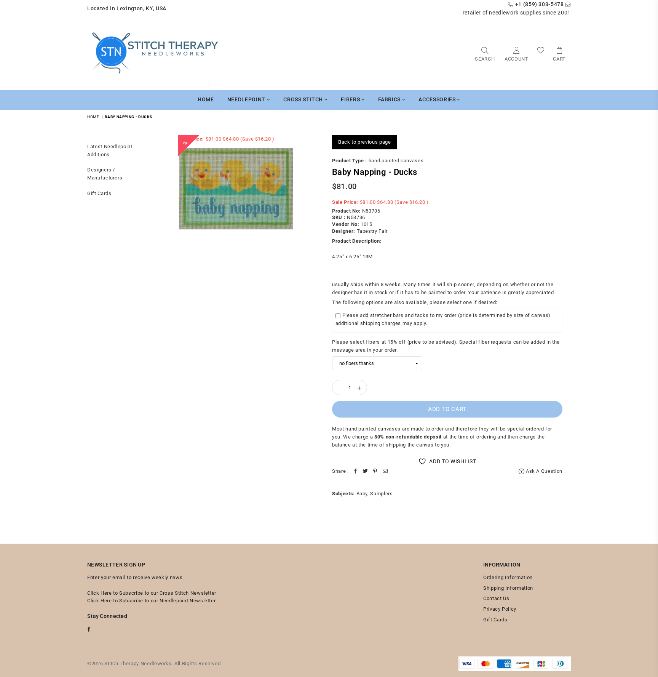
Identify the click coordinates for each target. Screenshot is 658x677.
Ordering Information (508, 577)
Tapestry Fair (372, 231)
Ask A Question (543, 471)
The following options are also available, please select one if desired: (414, 302)
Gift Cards (99, 193)
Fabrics (390, 99)
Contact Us (496, 598)
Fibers (351, 99)
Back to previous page (364, 142)
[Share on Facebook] (356, 471)
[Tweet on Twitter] (366, 471)
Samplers (381, 493)
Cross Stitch (303, 99)
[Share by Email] (385, 471)
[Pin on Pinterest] (375, 471)
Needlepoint (247, 99)
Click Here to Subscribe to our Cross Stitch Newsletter (151, 593)
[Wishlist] (540, 53)
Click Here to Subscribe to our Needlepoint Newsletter (151, 600)
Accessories (437, 99)
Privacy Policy (499, 609)
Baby (362, 493)
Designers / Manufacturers (104, 174)
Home (206, 99)
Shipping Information (508, 588)
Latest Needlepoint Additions (110, 150)
